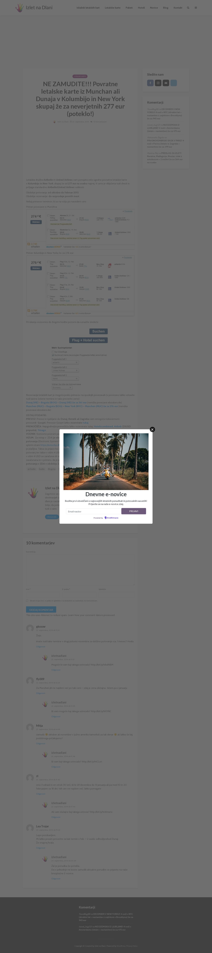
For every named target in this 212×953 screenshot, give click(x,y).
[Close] (152, 429)
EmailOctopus (112, 518)
